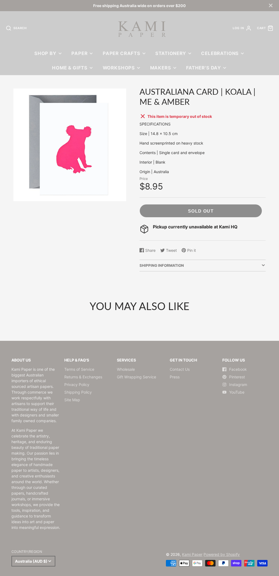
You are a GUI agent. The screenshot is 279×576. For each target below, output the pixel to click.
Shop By (45, 53)
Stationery (170, 53)
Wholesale (126, 369)
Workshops (119, 68)
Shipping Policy (78, 392)
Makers (160, 68)
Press (175, 377)
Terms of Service (79, 369)
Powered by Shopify (222, 554)
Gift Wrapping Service (136, 377)
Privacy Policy (76, 384)
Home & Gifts (69, 68)
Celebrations (220, 53)
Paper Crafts (121, 53)
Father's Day (203, 68)
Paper (79, 53)
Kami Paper (192, 554)
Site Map (72, 399)
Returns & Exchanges (83, 377)
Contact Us (180, 369)
